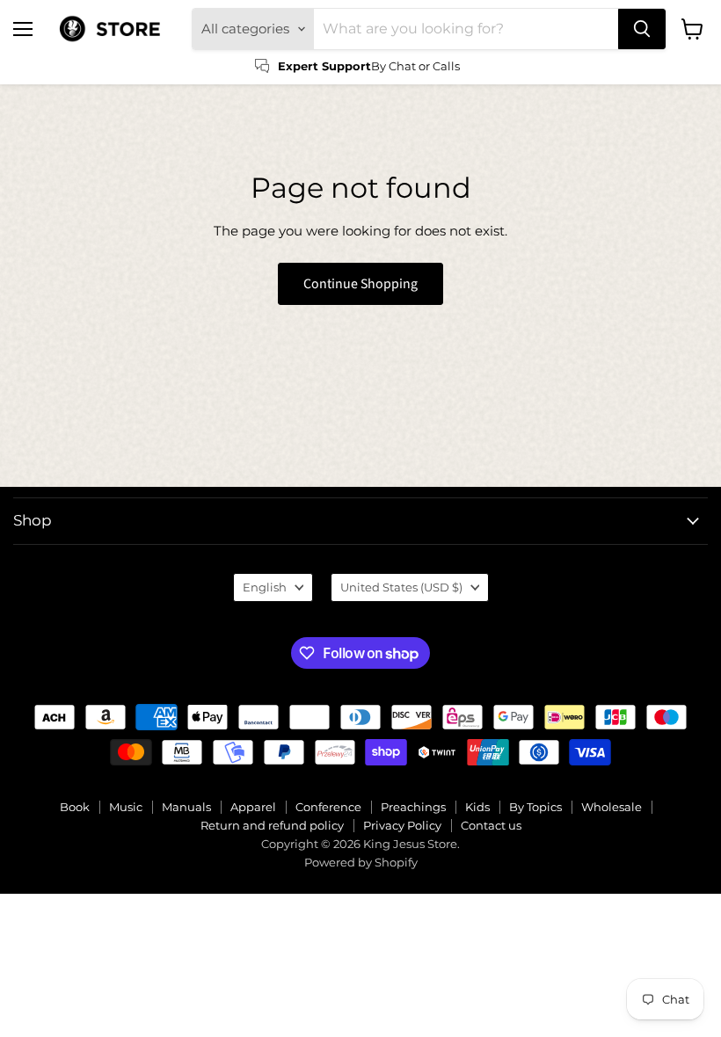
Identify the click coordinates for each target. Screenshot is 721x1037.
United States (401, 587)
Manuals (186, 807)
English (265, 587)
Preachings (413, 807)
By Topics (535, 807)
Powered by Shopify (361, 862)
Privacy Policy (402, 825)
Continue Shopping (360, 284)
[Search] (642, 29)
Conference (328, 807)
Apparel (253, 807)
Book (75, 807)
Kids (477, 807)
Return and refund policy (272, 825)
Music (125, 807)
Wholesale (611, 807)
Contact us (491, 825)
